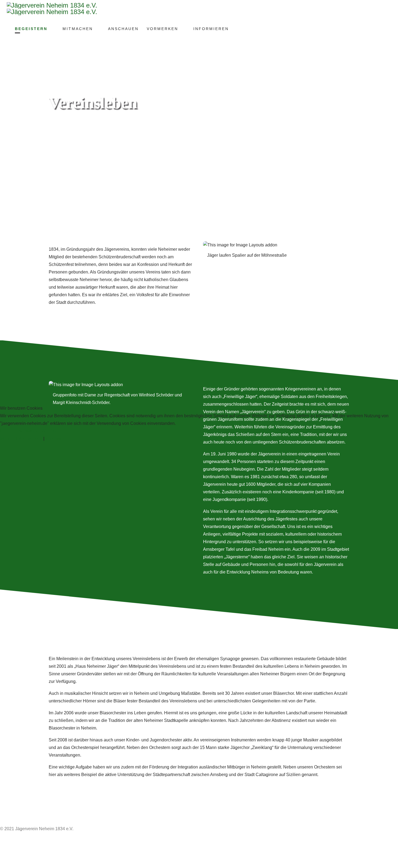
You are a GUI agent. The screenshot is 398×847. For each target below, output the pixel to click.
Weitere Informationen (21, 438)
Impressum (56, 438)
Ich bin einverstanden (20, 431)
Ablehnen (51, 431)
